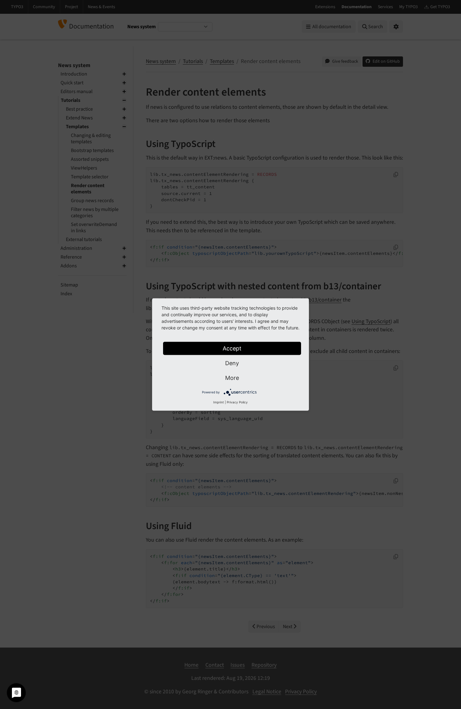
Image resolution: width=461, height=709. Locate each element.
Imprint (218, 402)
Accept (232, 348)
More (232, 378)
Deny (232, 363)
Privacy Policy (237, 402)
